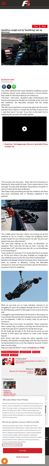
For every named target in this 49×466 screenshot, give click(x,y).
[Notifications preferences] (4, 461)
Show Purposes (22, 457)
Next (44, 26)
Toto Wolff (14, 355)
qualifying (5, 355)
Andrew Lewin (8, 80)
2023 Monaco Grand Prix (10, 352)
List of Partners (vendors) (12, 445)
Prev (36, 26)
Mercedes (36, 352)
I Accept (22, 450)
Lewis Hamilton (25, 352)
